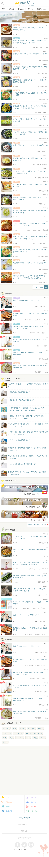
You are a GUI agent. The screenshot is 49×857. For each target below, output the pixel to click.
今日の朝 (33, 797)
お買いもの (34, 811)
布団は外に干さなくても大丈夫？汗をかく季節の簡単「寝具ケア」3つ (27, 449)
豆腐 (11, 738)
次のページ (39, 287)
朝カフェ (33, 802)
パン (28, 738)
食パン (40, 729)
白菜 (4, 738)
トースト (20, 738)
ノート (42, 738)
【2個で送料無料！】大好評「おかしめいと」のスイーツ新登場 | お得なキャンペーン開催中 (27, 409)
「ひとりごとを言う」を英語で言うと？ (22, 464)
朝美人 (8, 806)
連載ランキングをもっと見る (37, 525)
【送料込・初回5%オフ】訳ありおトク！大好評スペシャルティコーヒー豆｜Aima (27, 417)
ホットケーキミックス (34, 733)
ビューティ (34, 806)
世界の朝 (9, 811)
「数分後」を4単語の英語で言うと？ (21, 400)
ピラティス (19, 733)
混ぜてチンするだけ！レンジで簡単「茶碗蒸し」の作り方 (26, 385)
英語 (14, 729)
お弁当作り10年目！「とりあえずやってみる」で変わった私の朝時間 (27, 473)
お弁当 (22, 729)
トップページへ (25, 818)
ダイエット (7, 733)
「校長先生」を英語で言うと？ (19, 392)
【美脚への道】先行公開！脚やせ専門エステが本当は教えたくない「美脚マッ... (26, 433)
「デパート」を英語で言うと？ (19, 440)
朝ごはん (6, 729)
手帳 (35, 738)
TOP (7, 797)
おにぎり (31, 729)
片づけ (5, 742)
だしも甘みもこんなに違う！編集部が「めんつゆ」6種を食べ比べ (27, 457)
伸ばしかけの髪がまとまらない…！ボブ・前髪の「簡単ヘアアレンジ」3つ (28, 425)
